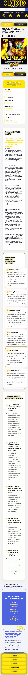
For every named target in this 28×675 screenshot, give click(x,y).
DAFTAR (20, 24)
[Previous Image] (2, 51)
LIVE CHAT (15, 671)
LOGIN (7, 24)
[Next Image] (26, 51)
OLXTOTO (7, 148)
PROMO (15, 655)
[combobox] (12, 9)
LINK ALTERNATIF (15, 667)
